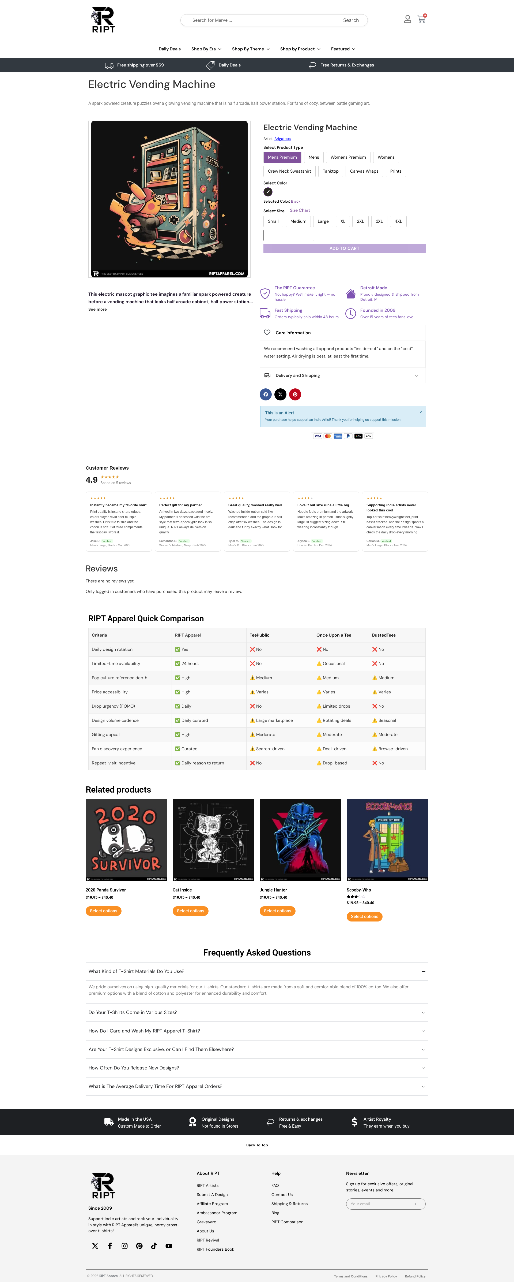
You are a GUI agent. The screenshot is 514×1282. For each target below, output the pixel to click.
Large (323, 221)
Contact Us (282, 1194)
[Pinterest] (139, 1246)
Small (273, 221)
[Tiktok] (154, 1246)
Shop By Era (203, 49)
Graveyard (206, 1222)
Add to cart (345, 248)
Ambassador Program (217, 1213)
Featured (340, 49)
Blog (275, 1213)
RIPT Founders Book (215, 1249)
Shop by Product (297, 49)
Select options (103, 910)
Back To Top (257, 1145)
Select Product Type (283, 148)
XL (343, 221)
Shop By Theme (248, 49)
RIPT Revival (208, 1240)
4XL (398, 221)
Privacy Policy (386, 1276)
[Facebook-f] (109, 1246)
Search (351, 20)
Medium (298, 221)
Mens (314, 157)
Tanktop (331, 171)
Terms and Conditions (351, 1276)
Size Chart (300, 210)
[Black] (268, 191)
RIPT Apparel (109, 1276)
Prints (396, 171)
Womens (386, 157)
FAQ (275, 1185)
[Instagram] (124, 1246)
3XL (379, 221)
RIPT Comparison (287, 1222)
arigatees (282, 138)
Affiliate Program (212, 1203)
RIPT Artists (208, 1185)
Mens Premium (282, 157)
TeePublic (260, 635)
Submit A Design (212, 1194)
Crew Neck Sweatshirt (289, 171)
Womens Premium (348, 157)
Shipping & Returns (289, 1203)
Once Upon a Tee (333, 635)
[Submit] (414, 1204)
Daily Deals (170, 49)
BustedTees (384, 635)
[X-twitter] (95, 1246)
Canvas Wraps (364, 171)
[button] (266, 394)
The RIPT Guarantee (295, 288)
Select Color (275, 183)
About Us (205, 1231)
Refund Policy (415, 1276)
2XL (360, 221)
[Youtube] (168, 1246)
